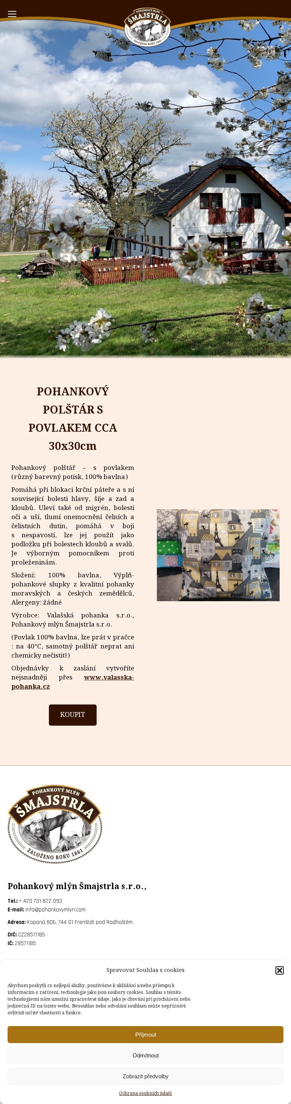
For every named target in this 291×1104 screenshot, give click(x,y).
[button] (279, 970)
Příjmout (145, 1034)
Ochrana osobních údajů (145, 1093)
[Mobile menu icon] (12, 14)
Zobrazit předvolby (146, 1076)
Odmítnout (146, 1055)
